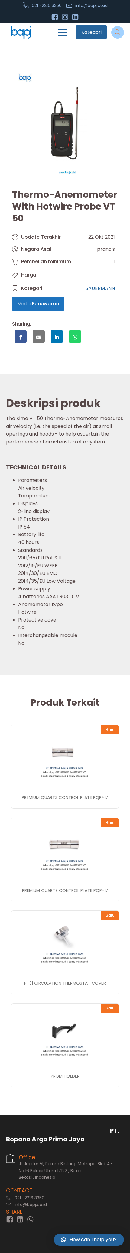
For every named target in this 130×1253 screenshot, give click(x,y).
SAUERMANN (100, 288)
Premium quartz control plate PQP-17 (65, 890)
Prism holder (65, 1076)
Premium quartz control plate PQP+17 (65, 797)
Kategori (91, 32)
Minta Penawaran (38, 303)
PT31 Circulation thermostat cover (65, 983)
